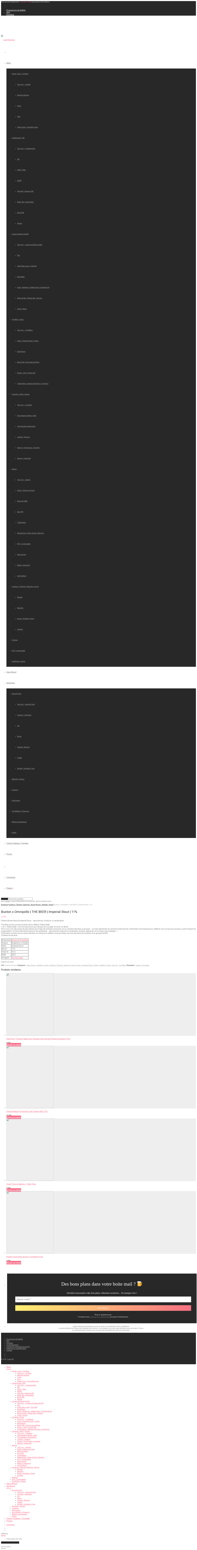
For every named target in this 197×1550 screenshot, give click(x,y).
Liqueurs (15, 790)
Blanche (20, 608)
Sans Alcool (11, 672)
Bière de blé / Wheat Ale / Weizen (29, 298)
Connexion (10, 877)
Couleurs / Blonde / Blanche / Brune (25, 587)
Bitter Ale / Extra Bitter (25, 202)
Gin (18, 726)
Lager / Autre (22, 309)
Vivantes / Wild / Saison (21, 394)
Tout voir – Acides (24, 84)
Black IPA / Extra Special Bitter (28, 362)
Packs (14, 833)
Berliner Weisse (23, 95)
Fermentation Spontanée (26, 426)
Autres (19, 223)
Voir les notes (17, 958)
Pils (18, 255)
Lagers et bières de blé (20, 234)
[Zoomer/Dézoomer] (2, 1546)
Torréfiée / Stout (18, 319)
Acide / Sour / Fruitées (20, 74)
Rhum (19, 736)
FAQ (8, 12)
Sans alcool (21, 555)
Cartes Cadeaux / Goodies (17, 843)
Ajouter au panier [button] (13, 1045)
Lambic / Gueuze (23, 437)
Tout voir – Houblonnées (26, 149)
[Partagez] (7, 1546)
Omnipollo (23, 940)
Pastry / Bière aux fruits (26, 490)
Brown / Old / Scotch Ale (26, 373)
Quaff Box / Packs (18, 661)
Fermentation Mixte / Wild (26, 416)
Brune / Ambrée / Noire (25, 619)
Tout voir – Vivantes (24, 405)
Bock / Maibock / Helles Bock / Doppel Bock (33, 287)
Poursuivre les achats (10, 1542)
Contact (9, 1350)
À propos (10, 14)
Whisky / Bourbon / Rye (25, 768)
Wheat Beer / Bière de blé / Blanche (30, 533)
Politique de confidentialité (16, 1349)
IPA (18, 159)
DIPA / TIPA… (21, 170)
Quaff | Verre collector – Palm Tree (21, 1184)
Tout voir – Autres (23, 480)
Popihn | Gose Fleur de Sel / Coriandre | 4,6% (24, 1257)
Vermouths (16, 801)
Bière (8, 63)
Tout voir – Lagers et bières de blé (29, 245)
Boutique (4, 905)
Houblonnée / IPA (18, 138)
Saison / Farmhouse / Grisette (28, 448)
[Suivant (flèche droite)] (5, 1548)
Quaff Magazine (12, 1345)
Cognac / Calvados (24, 715)
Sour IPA (20, 512)
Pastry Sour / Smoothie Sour (27, 127)
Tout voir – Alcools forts (26, 704)
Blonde (19, 597)
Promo (9, 854)
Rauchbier (21, 277)
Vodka (19, 758)
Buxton (15, 940)
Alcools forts (16, 694)
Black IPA (20, 213)
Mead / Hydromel (23, 565)
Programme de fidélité (15, 10)
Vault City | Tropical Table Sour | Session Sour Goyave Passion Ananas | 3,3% (38, 1039)
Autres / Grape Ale (24, 458)
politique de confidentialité (100, 1317)
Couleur (20, 629)
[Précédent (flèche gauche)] (2, 1548)
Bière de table (22, 501)
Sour (19, 117)
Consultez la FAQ (26, 2)
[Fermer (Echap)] (9, 1546)
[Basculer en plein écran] (5, 1546)
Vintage (15, 640)
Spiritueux (10, 683)
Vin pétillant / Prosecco (20, 811)
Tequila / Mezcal (23, 747)
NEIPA (19, 181)
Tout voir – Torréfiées (25, 330)
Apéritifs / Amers (18, 779)
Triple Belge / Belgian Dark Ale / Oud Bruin (32, 384)
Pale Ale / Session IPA (25, 191)
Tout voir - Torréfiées (118, 965)
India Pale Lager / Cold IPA (26, 266)
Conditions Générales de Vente (18, 1347)
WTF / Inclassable (23, 544)
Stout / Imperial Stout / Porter (28, 341)
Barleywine (21, 352)
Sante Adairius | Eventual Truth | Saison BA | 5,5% (27, 1111)
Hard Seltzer (21, 576)
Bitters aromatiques (19, 822)
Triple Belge (21, 522)
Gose (19, 106)
